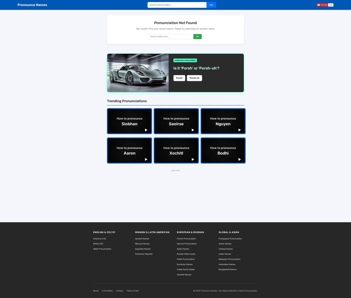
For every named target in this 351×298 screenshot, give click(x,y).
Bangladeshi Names (228, 269)
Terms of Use (132, 291)
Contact (119, 291)
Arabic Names (225, 243)
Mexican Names (142, 243)
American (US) (99, 238)
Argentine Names (143, 249)
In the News (107, 291)
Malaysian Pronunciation (229, 259)
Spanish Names (142, 238)
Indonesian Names (227, 264)
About (96, 291)
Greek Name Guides (186, 269)
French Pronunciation (186, 238)
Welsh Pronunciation (102, 249)
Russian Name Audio (186, 254)
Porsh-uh (194, 78)
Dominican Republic (144, 254)
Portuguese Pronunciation (230, 238)
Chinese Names (226, 249)
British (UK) (98, 243)
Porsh (179, 78)
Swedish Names (184, 274)
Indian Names (225, 254)
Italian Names (183, 249)
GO (211, 5)
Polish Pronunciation (186, 259)
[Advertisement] (175, 192)
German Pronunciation (187, 243)
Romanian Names (185, 264)
